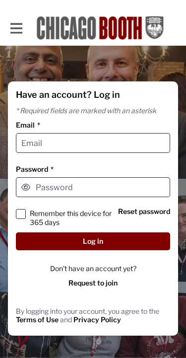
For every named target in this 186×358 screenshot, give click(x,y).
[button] (26, 187)
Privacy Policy (97, 319)
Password (35, 169)
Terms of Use (37, 319)
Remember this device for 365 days (71, 217)
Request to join (93, 283)
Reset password (144, 211)
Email (28, 125)
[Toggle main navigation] (16, 28)
